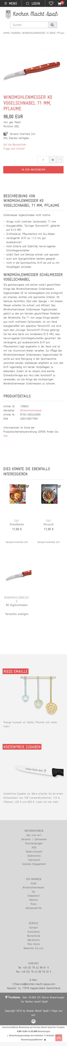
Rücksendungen (34, 843)
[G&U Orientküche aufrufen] (17, 485)
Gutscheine (33, 931)
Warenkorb (33, 940)
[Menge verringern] (60, 159)
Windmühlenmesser (33, 33)
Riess (33, 904)
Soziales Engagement (34, 864)
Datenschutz (34, 855)
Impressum (34, 859)
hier (5, 435)
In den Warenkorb (33, 169)
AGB (34, 847)
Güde (33, 883)
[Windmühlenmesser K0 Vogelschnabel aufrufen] (17, 562)
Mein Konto (33, 944)
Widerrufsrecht (34, 851)
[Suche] (52, 25)
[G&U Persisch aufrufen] (49, 485)
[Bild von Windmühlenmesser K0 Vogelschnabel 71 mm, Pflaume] (32, 71)
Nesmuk (33, 899)
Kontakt (33, 927)
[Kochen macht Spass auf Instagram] (33, 1021)
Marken (16, 33)
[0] (57, 4)
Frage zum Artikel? (14, 148)
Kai (33, 891)
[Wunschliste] (51, 4)
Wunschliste (33, 935)
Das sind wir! (34, 835)
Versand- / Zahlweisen (34, 839)
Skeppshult (33, 895)
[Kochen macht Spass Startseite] (6, 33)
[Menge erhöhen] (52, 159)
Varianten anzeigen (16, 614)
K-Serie (51, 33)
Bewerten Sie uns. (34, 948)
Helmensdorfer (33, 908)
